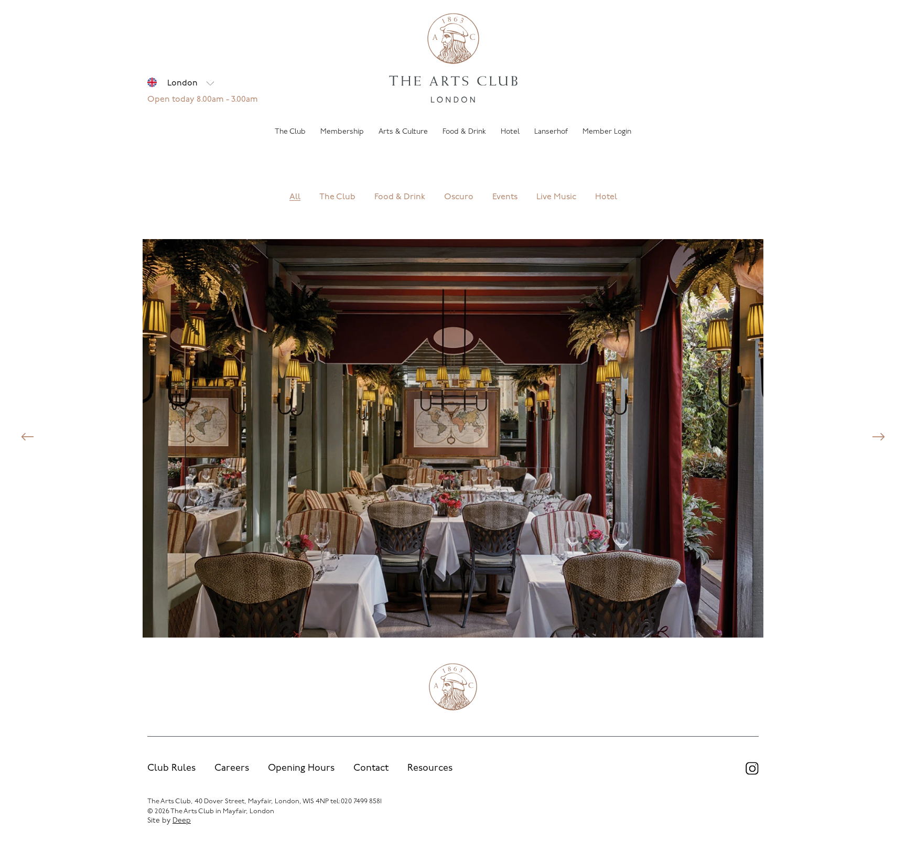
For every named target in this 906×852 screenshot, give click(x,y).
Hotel (606, 197)
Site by (169, 821)
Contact (371, 768)
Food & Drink (399, 197)
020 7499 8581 (361, 801)
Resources (429, 768)
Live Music (556, 197)
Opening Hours (301, 768)
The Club (337, 197)
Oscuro (458, 197)
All (294, 197)
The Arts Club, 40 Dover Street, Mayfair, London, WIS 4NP (238, 801)
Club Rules (171, 768)
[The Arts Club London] (453, 59)
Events (504, 197)
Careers (231, 768)
